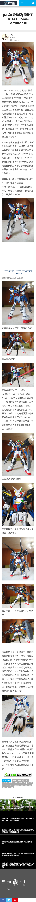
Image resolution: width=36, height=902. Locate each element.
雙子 (8, 787)
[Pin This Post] (15, 900)
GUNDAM (5, 782)
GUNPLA (11, 782)
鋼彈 (4, 787)
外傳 (7, 785)
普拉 (22, 785)
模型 (30, 785)
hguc (20, 782)
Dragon (20, 780)
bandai (14, 780)
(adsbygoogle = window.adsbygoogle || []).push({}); (18, 272)
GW (16, 782)
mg (24, 782)
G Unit (26, 780)
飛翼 (12, 787)
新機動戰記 (16, 785)
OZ (3, 785)
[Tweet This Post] (9, 900)
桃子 (26, 785)
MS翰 (11, 35)
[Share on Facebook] (3, 900)
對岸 (11, 785)
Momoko (30, 782)
